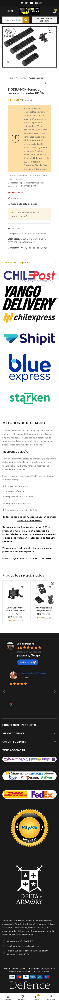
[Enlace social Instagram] (27, 3)
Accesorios (21, 78)
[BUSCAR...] (25, 20)
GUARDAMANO (27, 242)
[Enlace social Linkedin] (38, 248)
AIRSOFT (40, 238)
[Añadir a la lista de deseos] (22, 587)
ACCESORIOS (26, 238)
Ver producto (22, 593)
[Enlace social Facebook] (18, 3)
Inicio (10, 78)
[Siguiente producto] (49, 82)
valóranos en (26, 662)
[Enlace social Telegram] (45, 248)
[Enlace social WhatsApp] (41, 3)
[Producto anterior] (43, 82)
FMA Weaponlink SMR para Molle (43, 609)
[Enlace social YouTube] (31, 3)
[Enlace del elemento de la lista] (29, 941)
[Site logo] (29, 10)
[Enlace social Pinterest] (36, 3)
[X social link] (22, 3)
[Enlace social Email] (30, 248)
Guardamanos (36, 78)
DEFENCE (12, 242)
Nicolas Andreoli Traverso (33, 673)
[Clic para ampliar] (8, 62)
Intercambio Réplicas (44, 19)
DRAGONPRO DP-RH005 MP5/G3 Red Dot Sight (15, 610)
